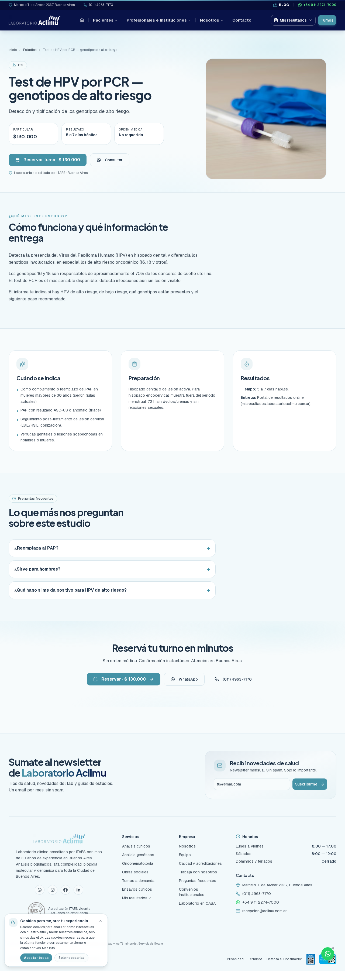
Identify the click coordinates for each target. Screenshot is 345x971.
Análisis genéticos (138, 854)
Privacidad (235, 959)
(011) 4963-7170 (101, 5)
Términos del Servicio (134, 943)
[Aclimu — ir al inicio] (34, 20)
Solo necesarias (71, 958)
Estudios (29, 50)
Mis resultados (293, 20)
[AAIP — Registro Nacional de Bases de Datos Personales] (310, 959)
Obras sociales (135, 872)
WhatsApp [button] (188, 679)
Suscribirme (306, 784)
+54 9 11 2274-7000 (319, 5)
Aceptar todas (36, 958)
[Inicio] (82, 20)
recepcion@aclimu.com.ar (264, 910)
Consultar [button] (114, 159)
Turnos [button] (327, 20)
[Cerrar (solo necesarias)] (100, 921)
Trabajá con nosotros (198, 872)
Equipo (185, 854)
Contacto (241, 20)
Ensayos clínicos (137, 889)
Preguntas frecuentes (197, 880)
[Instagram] (52, 890)
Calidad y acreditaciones (200, 863)
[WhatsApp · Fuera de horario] (327, 953)
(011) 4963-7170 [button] (237, 679)
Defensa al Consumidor (284, 959)
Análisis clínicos (136, 846)
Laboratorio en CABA (197, 903)
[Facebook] (65, 890)
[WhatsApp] (39, 890)
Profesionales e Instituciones (157, 20)
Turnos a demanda (138, 880)
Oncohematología (137, 863)
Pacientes (103, 20)
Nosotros (209, 20)
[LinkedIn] (78, 890)
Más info (48, 948)
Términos (255, 959)
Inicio (13, 50)
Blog (284, 5)
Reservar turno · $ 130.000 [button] (51, 160)
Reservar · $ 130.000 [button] (123, 679)
